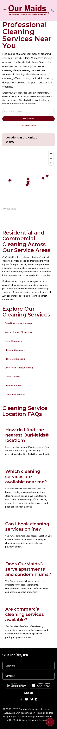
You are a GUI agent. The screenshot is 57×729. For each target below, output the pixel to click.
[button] (47, 175)
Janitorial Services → (15, 385)
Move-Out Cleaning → (16, 359)
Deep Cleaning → (14, 341)
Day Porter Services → (16, 394)
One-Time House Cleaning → (20, 323)
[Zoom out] (51, 158)
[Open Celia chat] (50, 722)
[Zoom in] (51, 153)
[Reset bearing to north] (51, 163)
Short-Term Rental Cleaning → (20, 367)
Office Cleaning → (14, 376)
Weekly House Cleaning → (18, 332)
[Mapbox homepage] (9, 208)
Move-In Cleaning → (15, 350)
